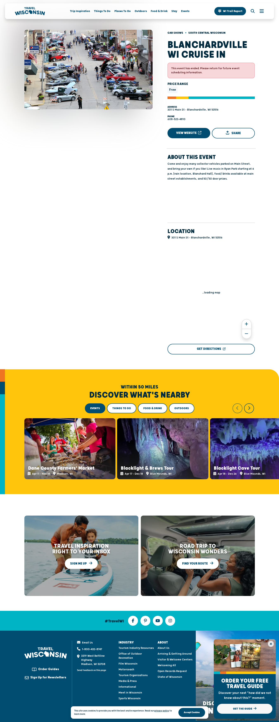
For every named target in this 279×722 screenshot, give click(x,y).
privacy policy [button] (161, 710)
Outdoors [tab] (181, 408)
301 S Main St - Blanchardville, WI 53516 (192, 109)
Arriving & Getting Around (175, 653)
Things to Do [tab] (121, 408)
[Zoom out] (247, 334)
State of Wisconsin (170, 677)
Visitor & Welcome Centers (175, 659)
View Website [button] (186, 133)
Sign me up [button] (78, 564)
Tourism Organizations (133, 675)
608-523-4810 (176, 119)
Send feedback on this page (91, 670)
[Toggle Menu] (259, 11)
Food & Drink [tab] (152, 408)
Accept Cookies (192, 712)
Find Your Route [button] (195, 564)
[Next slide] (249, 408)
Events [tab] (95, 408)
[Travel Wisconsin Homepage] (30, 11)
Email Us (87, 642)
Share (236, 133)
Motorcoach (126, 669)
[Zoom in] (247, 324)
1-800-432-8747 (92, 649)
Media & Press (128, 681)
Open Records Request (172, 671)
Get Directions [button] (209, 349)
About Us (163, 648)
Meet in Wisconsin (130, 692)
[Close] (271, 644)
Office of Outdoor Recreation (130, 656)
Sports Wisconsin (130, 698)
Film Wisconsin (128, 663)
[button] (230, 11)
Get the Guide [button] (243, 708)
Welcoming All (167, 665)
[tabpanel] (139, 441)
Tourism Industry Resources (136, 648)
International (127, 687)
